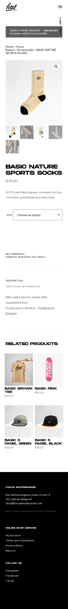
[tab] (14, 280)
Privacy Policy (14, 545)
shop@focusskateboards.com (24, 503)
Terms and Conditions (20, 540)
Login (61, 21)
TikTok (10, 580)
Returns (10, 550)
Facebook (12, 575)
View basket (50, 30)
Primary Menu (59, 7)
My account (13, 535)
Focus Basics (38, 256)
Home (9, 46)
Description (14, 280)
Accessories (25, 49)
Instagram (12, 570)
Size (9, 215)
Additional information (23, 286)
